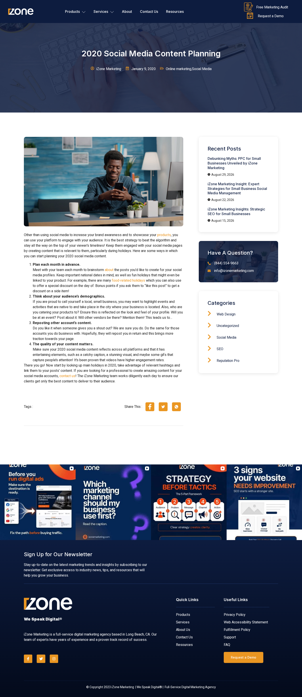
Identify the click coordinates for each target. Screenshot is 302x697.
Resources (175, 11)
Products (72, 11)
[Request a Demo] (250, 15)
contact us (67, 376)
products (164, 235)
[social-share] (149, 406)
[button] (3, 502)
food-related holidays (128, 280)
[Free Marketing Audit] (248, 7)
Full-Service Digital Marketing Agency (190, 687)
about (109, 270)
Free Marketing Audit (272, 7)
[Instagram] (54, 659)
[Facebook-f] (28, 659)
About (127, 11)
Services (101, 11)
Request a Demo (271, 16)
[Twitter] (41, 659)
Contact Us (149, 11)
